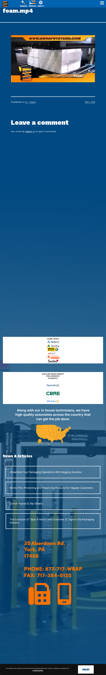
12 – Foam (30, 102)
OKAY (86, 669)
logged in (30, 131)
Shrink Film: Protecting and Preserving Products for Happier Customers (51, 487)
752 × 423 (90, 102)
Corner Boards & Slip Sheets (26, 503)
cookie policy (38, 670)
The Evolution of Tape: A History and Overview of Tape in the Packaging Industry (52, 521)
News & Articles (17, 456)
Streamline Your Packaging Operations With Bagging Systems (46, 472)
